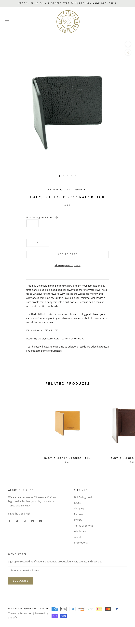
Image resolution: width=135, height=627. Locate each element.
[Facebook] (9, 521)
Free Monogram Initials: (40, 217)
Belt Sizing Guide (83, 497)
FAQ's (77, 502)
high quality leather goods (23, 501)
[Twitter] (17, 521)
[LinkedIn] (40, 521)
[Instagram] (25, 521)
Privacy (78, 519)
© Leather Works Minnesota (29, 609)
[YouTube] (32, 521)
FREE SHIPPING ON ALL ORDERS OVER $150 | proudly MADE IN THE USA (67, 3)
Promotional (81, 542)
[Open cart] (128, 22)
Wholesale (80, 531)
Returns (78, 514)
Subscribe (21, 581)
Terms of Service (83, 525)
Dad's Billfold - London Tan (67, 458)
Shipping (79, 508)
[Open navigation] (7, 21)
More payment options (68, 265)
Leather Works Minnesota (31, 497)
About (77, 537)
